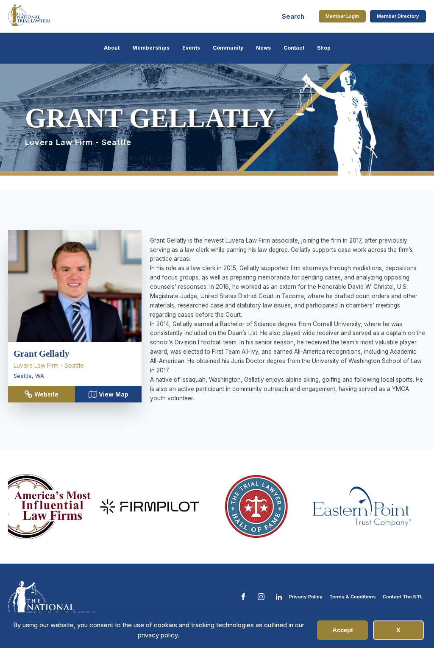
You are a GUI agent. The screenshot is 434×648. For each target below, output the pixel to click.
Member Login (342, 16)
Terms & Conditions (352, 597)
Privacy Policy (306, 597)
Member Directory (398, 16)
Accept (342, 630)
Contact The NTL (403, 597)
